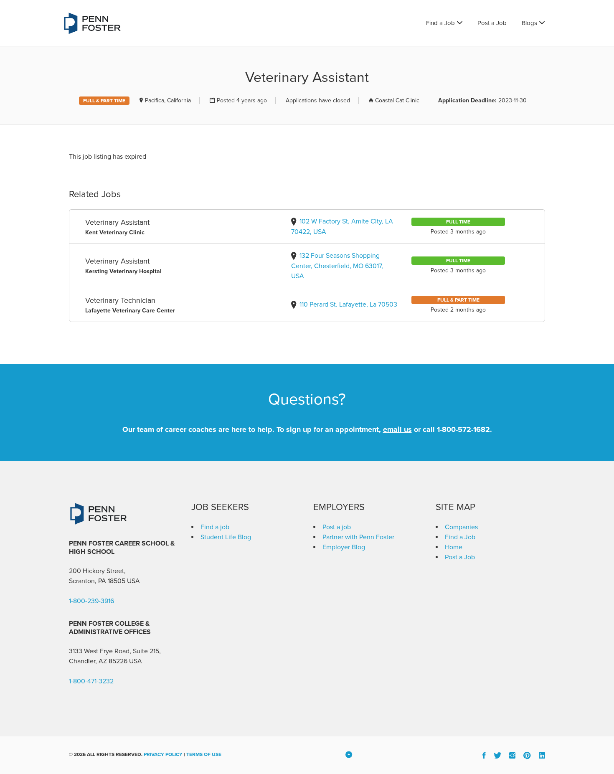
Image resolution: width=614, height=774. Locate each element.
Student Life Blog (225, 537)
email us (397, 429)
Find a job (214, 527)
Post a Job (492, 23)
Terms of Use (203, 754)
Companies (461, 527)
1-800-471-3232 (91, 681)
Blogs (529, 23)
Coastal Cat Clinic (397, 100)
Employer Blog (343, 547)
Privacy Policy (163, 754)
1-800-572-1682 (463, 429)
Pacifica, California (168, 100)
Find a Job (440, 23)
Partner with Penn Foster (358, 537)
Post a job (336, 527)
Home (453, 547)
